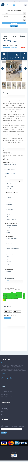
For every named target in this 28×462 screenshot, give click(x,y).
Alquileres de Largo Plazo (6, 391)
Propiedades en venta (5, 392)
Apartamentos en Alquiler (6, 389)
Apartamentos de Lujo (5, 397)
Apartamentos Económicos (6, 396)
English (14, 1)
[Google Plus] (11, 378)
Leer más (3, 373)
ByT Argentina (9, 451)
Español (20, 1)
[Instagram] (8, 378)
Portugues (9, 1)
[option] (14, 70)
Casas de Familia (4, 394)
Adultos (6, 315)
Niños (12, 315)
